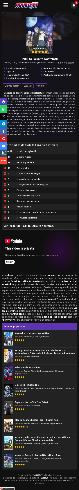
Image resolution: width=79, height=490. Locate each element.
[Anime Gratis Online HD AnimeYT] (26, 5)
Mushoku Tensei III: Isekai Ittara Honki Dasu (38, 455)
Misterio (35, 371)
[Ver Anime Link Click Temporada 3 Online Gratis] (8, 390)
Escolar (36, 337)
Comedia (28, 337)
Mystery (46, 388)
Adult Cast (29, 388)
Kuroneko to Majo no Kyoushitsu (32, 333)
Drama (27, 356)
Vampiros (41, 86)
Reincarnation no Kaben (27, 367)
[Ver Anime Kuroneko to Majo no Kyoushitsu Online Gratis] (8, 338)
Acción (27, 371)
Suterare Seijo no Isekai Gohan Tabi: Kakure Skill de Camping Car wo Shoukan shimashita (42, 438)
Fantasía (45, 337)
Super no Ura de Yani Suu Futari (31, 402)
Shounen (59, 371)
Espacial (28, 86)
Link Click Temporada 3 (27, 385)
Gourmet (37, 443)
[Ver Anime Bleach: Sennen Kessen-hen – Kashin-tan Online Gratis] (8, 425)
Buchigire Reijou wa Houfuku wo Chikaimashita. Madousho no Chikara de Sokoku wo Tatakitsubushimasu (45, 352)
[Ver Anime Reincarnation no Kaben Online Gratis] (8, 373)
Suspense (69, 388)
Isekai (45, 443)
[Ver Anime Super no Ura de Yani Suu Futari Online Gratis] (8, 408)
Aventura (35, 423)
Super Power (57, 388)
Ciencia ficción (12, 86)
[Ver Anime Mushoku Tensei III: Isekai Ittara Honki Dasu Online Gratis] (8, 460)
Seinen (37, 406)
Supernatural (21, 373)
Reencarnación (47, 371)
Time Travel (20, 391)
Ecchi (43, 459)
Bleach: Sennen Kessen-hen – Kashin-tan (36, 420)
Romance (28, 406)
